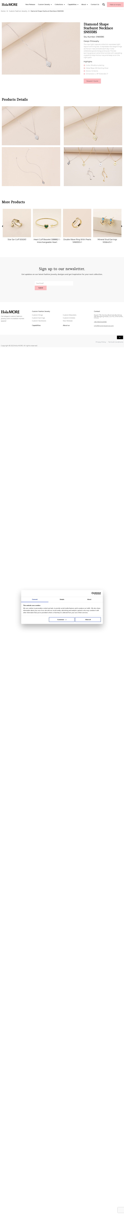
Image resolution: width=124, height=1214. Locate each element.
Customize (60, 619)
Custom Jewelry (44, 4)
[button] (115, 4)
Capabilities (72, 4)
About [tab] (89, 599)
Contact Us (95, 4)
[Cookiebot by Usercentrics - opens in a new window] (93, 593)
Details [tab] (62, 599)
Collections (59, 4)
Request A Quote (92, 81)
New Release (30, 4)
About (83, 4)
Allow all (88, 619)
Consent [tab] (34, 599)
